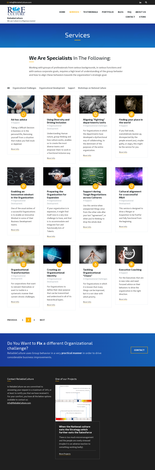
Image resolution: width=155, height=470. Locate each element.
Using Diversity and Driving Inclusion (58, 121)
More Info (15, 149)
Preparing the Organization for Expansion (56, 194)
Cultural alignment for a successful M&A (130, 194)
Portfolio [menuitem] (108, 12)
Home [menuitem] (62, 12)
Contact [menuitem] (130, 16)
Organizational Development (52, 88)
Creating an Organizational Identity (56, 272)
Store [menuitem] (142, 16)
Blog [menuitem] (120, 12)
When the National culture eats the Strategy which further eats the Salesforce (75, 429)
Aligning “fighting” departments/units (94, 121)
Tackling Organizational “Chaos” (92, 272)
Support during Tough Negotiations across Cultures (94, 194)
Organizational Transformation (20, 271)
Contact (139, 350)
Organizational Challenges (24, 88)
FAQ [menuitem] (129, 12)
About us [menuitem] (141, 12)
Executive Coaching (130, 269)
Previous (12, 320)
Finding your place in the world (131, 121)
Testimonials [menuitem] (90, 12)
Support (71, 88)
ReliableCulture (15, 18)
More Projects (65, 454)
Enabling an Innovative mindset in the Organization (22, 194)
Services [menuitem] (74, 12)
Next (42, 320)
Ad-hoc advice (19, 119)
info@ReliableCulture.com (20, 2)
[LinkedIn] (140, 2)
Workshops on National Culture (92, 88)
